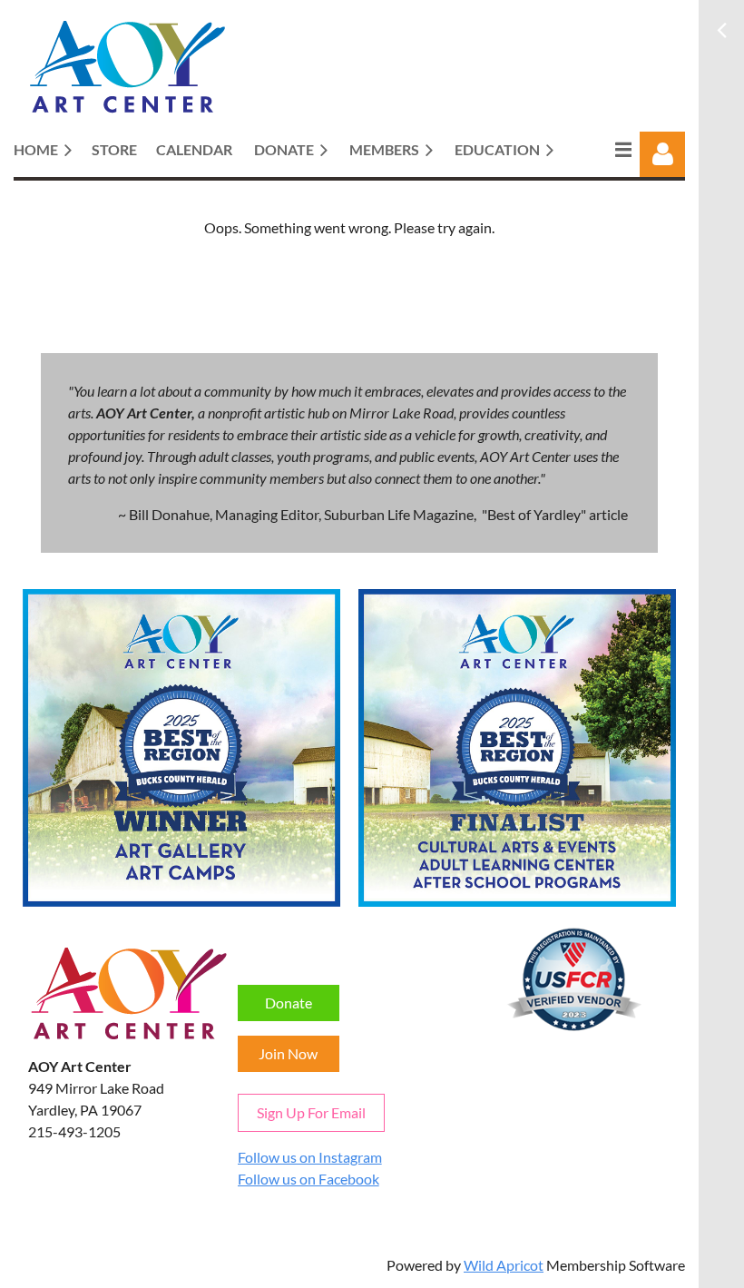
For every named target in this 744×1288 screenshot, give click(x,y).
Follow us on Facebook (308, 1178)
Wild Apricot (503, 1264)
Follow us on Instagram (310, 1156)
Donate (288, 1002)
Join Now (288, 1053)
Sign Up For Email (311, 1112)
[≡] (604, 149)
